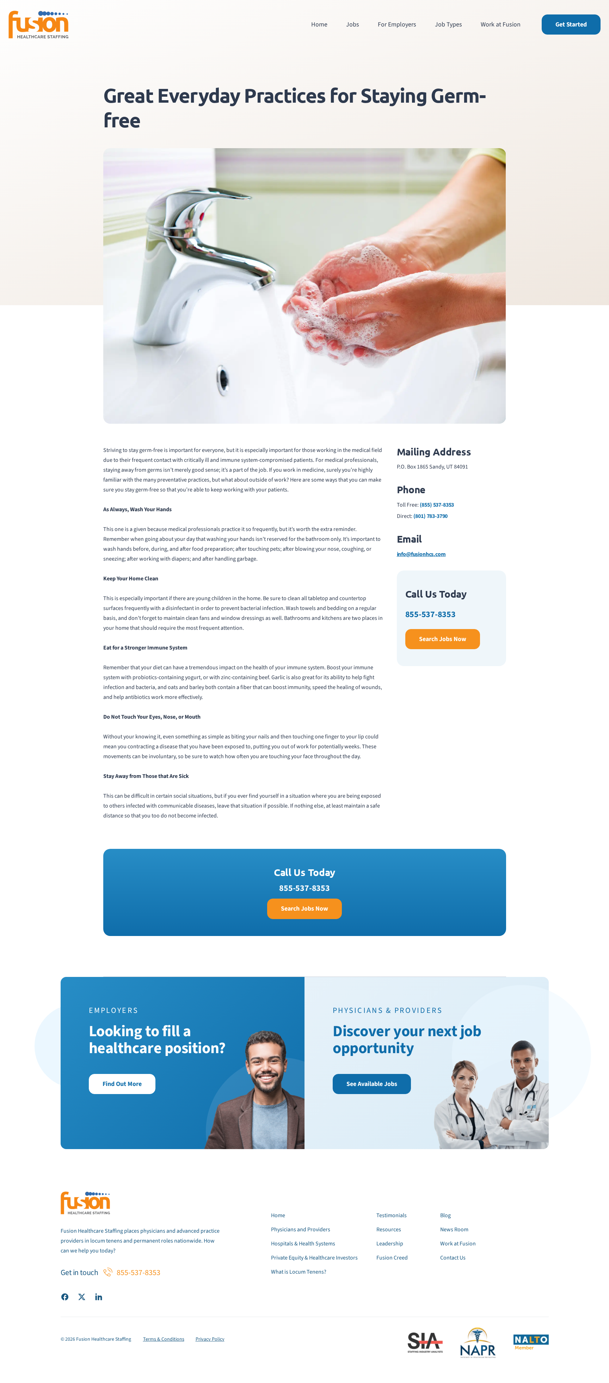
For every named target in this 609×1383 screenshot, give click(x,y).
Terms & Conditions (163, 1339)
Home (319, 24)
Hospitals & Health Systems (303, 1244)
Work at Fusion (501, 24)
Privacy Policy (210, 1339)
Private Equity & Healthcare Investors (314, 1258)
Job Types (448, 24)
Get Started (571, 24)
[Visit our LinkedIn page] (98, 1296)
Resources (388, 1229)
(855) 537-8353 (437, 505)
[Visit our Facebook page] (65, 1296)
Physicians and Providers (300, 1229)
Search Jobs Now (442, 639)
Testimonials (391, 1215)
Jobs (352, 24)
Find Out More (122, 1084)
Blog (445, 1215)
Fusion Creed (392, 1258)
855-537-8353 (430, 614)
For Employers (397, 24)
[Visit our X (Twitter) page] (82, 1296)
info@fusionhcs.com (421, 554)
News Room (454, 1229)
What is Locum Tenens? (298, 1272)
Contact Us (453, 1258)
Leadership (389, 1244)
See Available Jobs (371, 1084)
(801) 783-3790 (430, 516)
